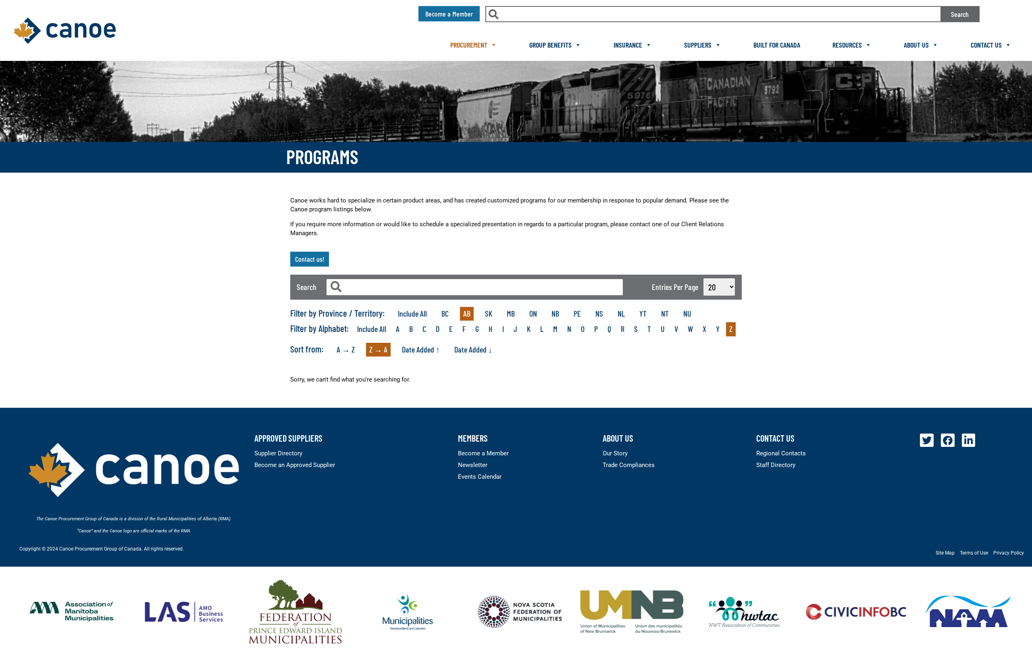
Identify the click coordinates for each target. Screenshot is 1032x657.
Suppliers (698, 44)
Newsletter (472, 465)
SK (488, 313)
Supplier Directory (278, 453)
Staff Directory (775, 465)
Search (960, 14)
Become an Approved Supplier (294, 465)
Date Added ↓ (473, 349)
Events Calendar (479, 476)
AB (466, 313)
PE (577, 313)
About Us (916, 44)
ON (533, 313)
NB (555, 313)
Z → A (378, 349)
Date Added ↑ (421, 349)
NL (621, 313)
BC (445, 313)
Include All (412, 313)
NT (665, 313)
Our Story (615, 453)
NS (599, 313)
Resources (847, 44)
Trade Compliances (629, 465)
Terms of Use (974, 553)
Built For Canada (776, 44)
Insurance (628, 44)
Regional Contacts (781, 453)
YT (643, 313)
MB (511, 313)
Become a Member (483, 453)
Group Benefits (550, 44)
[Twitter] (927, 440)
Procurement (468, 44)
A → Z (346, 349)
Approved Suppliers (288, 438)
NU (687, 313)
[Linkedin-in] (969, 440)
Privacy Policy (1008, 553)
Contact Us (986, 44)
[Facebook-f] (948, 440)
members (473, 438)
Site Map (945, 553)
